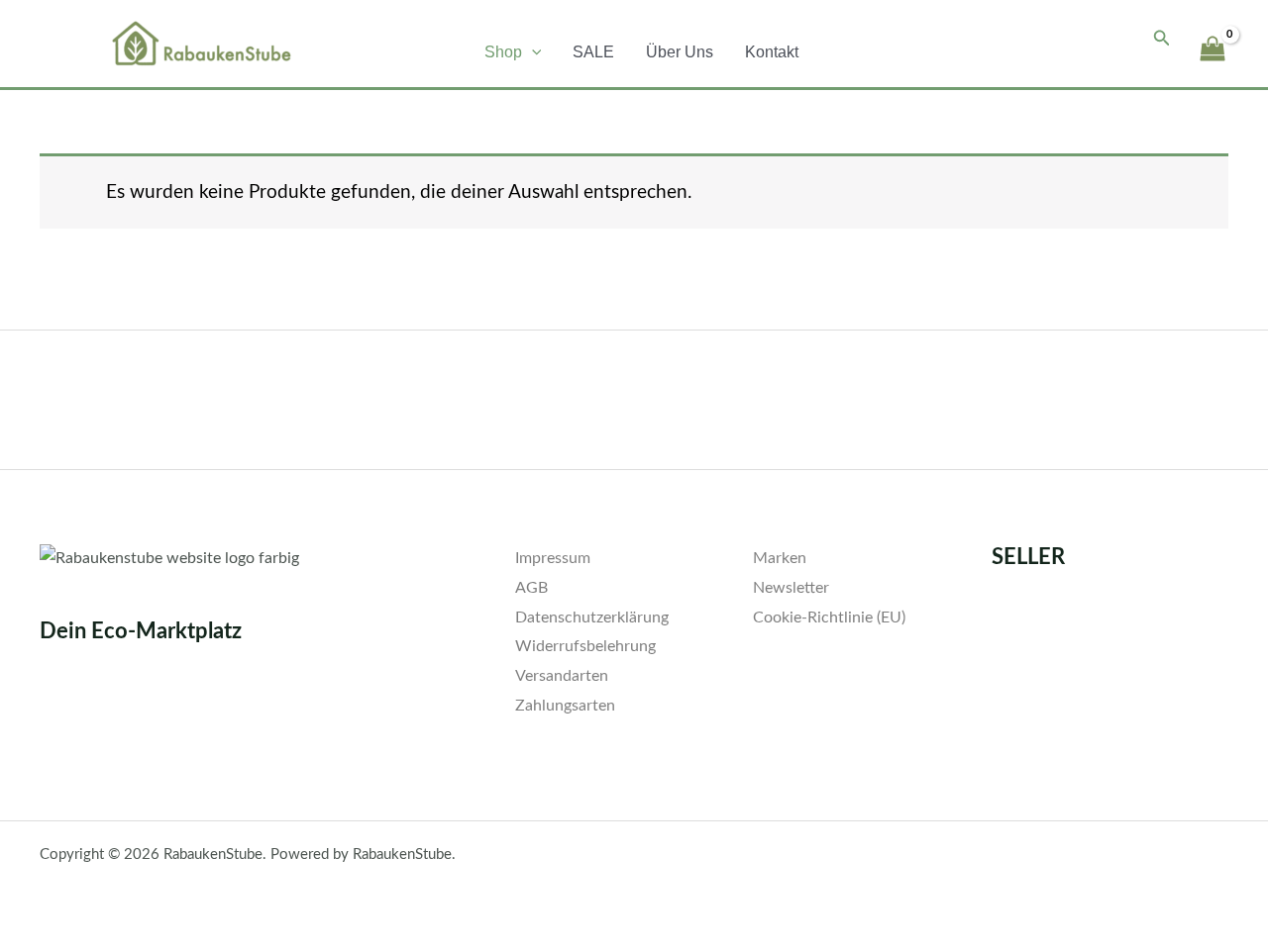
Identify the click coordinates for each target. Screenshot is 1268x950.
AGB (531, 588)
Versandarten (561, 676)
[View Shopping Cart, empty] (1212, 39)
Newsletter (791, 588)
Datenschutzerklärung (592, 617)
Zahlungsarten (565, 705)
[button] (532, 52)
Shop (503, 52)
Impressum (552, 558)
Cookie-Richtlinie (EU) (829, 617)
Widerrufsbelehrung (585, 646)
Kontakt (771, 52)
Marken (779, 558)
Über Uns (679, 52)
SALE (593, 52)
